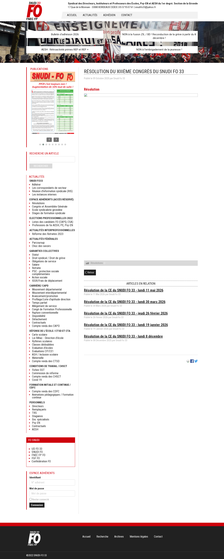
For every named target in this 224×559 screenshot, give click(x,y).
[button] (40, 144)
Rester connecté (40, 499)
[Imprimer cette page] (188, 362)
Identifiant (35, 477)
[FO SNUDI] (34, 545)
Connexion (37, 505)
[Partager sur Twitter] (196, 362)
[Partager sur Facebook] (192, 362)
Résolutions (97, 263)
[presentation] (49, 140)
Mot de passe (36, 488)
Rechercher (41, 166)
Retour (91, 272)
